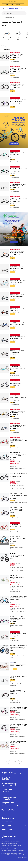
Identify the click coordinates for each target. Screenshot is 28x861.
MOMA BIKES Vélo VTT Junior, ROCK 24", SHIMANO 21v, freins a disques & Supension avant (18, 495)
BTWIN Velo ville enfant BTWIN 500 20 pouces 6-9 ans (18, 281)
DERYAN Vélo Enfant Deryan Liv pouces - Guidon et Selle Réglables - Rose (18, 665)
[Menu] (3, 8)
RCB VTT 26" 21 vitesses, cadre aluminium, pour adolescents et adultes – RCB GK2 (18, 454)
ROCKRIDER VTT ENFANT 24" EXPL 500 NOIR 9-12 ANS (18, 84)
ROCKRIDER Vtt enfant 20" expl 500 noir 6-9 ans (18, 199)
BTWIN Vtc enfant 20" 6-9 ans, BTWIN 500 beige (18, 351)
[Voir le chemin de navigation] (2, 17)
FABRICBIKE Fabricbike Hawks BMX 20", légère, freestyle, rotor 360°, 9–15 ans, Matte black (18, 556)
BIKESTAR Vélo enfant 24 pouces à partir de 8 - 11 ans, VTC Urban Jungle (17, 618)
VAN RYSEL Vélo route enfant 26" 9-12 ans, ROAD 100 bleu (18, 323)
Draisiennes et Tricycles (7, 38)
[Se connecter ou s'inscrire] (21, 8)
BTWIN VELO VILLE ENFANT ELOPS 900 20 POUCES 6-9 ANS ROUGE (18, 441)
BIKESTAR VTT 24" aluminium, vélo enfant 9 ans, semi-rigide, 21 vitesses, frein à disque (18, 538)
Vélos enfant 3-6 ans (18, 38)
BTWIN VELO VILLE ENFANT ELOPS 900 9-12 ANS (17, 525)
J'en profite (14, 242)
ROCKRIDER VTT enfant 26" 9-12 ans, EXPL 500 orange (18, 251)
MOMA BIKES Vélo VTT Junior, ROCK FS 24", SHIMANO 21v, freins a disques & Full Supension (18, 510)
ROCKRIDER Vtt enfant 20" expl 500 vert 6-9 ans (18, 169)
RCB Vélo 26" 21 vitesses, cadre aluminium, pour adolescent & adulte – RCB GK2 (18, 598)
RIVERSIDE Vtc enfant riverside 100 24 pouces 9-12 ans (18, 267)
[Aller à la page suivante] (20, 762)
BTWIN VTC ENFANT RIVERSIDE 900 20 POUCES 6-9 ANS (18, 295)
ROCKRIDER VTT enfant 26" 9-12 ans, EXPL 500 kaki (18, 69)
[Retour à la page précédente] (8, 762)
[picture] (4, 56)
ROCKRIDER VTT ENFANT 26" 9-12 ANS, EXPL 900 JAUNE (18, 412)
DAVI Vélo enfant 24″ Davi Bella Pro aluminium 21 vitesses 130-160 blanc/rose (18, 726)
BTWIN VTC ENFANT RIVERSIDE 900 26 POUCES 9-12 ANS (18, 426)
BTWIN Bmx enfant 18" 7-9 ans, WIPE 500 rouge (18, 634)
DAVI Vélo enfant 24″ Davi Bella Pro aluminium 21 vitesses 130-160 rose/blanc (18, 709)
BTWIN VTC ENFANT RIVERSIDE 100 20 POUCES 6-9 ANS (18, 185)
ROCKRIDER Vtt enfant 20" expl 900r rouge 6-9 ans (18, 309)
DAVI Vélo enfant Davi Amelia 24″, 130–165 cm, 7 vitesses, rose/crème (18, 743)
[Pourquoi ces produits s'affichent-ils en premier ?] (2, 49)
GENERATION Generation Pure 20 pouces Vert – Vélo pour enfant (18, 577)
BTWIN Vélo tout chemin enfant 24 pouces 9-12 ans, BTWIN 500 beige (18, 397)
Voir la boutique (14, 143)
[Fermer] (25, 3)
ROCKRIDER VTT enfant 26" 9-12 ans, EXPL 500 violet (18, 100)
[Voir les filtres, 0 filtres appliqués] (3, 45)
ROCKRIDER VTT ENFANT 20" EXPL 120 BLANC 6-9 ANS (18, 55)
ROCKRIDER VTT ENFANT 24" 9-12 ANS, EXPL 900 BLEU (18, 337)
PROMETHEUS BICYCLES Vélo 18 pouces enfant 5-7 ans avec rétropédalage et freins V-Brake (18, 648)
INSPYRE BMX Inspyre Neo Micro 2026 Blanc (18, 677)
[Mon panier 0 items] (25, 8)
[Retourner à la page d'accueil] (12, 8)
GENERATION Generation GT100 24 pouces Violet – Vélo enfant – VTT (18, 692)
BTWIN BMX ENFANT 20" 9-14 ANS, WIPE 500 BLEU (18, 382)
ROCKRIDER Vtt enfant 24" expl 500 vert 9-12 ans (18, 153)
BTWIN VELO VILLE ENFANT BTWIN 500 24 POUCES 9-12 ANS (17, 368)
